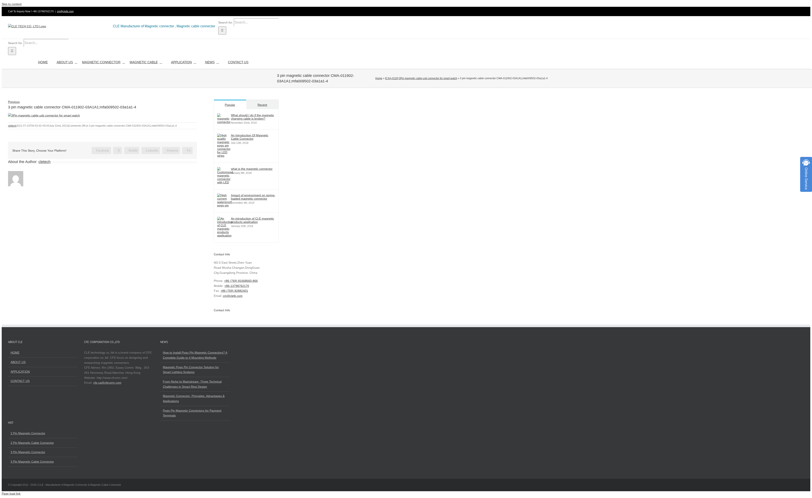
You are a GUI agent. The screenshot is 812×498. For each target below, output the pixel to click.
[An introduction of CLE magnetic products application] (225, 235)
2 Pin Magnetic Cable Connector (32, 442)
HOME (15, 352)
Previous (14, 102)
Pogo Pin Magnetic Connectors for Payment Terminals (192, 413)
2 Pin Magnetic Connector (28, 433)
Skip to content (12, 4)
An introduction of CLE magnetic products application (252, 220)
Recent (262, 105)
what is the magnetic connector (252, 168)
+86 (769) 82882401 (234, 290)
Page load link (11, 493)
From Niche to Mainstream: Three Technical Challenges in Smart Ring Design (192, 384)
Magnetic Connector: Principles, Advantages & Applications (194, 398)
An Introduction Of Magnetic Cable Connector (249, 137)
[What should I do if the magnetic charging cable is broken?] (223, 122)
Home (378, 78)
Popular (230, 105)
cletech (12, 125)
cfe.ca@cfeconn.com (107, 382)
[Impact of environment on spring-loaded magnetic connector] (224, 205)
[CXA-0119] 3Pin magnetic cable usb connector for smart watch (421, 78)
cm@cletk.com (65, 11)
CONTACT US (20, 381)
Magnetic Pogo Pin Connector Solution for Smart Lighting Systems (191, 369)
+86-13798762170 (236, 286)
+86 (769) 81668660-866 (241, 280)
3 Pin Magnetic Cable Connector (32, 461)
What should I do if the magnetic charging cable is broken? (252, 116)
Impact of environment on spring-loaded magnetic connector (253, 197)
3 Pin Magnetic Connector (28, 452)
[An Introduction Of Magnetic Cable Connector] (223, 155)
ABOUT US (18, 362)
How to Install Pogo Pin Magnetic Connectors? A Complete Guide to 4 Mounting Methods (195, 355)
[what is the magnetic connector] (225, 182)
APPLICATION (20, 371)
